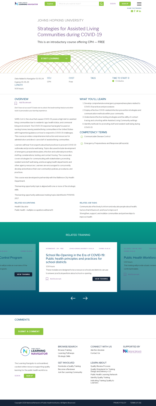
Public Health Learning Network (104, 374)
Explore (50, 4)
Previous (73, 298)
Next (85, 298)
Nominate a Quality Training (69, 366)
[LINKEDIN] (140, 12)
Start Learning (50, 58)
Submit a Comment (29, 331)
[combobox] (80, 4)
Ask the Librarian (97, 350)
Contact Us (95, 353)
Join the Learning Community (70, 372)
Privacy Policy (120, 403)
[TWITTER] (137, 12)
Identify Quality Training (100, 377)
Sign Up (125, 4)
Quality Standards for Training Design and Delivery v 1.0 (103, 370)
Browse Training (65, 350)
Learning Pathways (66, 353)
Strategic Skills (64, 356)
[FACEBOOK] (135, 12)
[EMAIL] (132, 12)
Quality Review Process (100, 366)
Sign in (113, 4)
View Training (23, 274)
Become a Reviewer (66, 369)
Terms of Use (135, 403)
